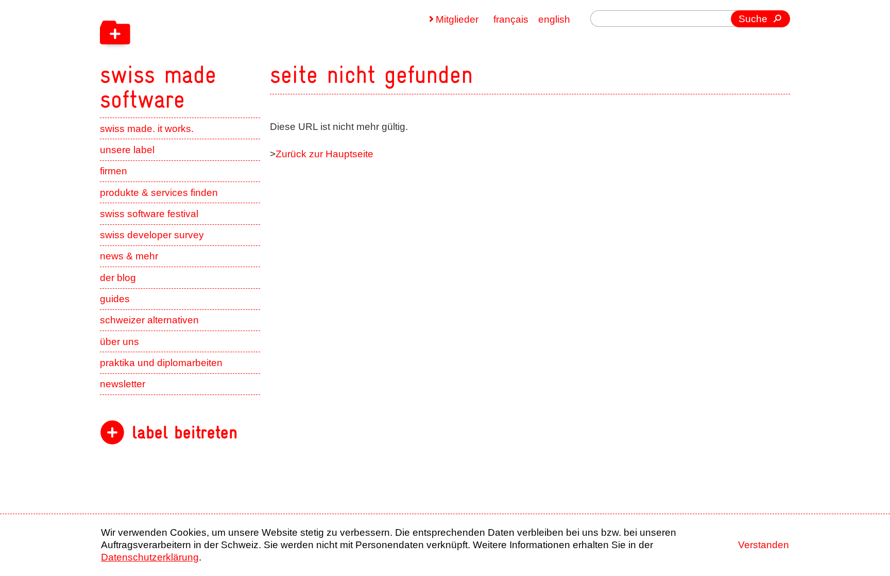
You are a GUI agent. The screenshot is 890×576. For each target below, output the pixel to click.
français (510, 19)
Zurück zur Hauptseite (324, 154)
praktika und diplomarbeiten (161, 362)
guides (115, 298)
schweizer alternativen (149, 320)
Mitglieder (457, 19)
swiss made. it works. (147, 128)
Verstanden (763, 544)
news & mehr (129, 256)
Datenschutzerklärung (150, 557)
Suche (753, 18)
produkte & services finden (159, 192)
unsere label (127, 149)
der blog (118, 277)
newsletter (122, 383)
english (554, 19)
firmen (113, 171)
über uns (119, 341)
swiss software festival (149, 213)
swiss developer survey (152, 234)
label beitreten (184, 432)
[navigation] (223, 55)
